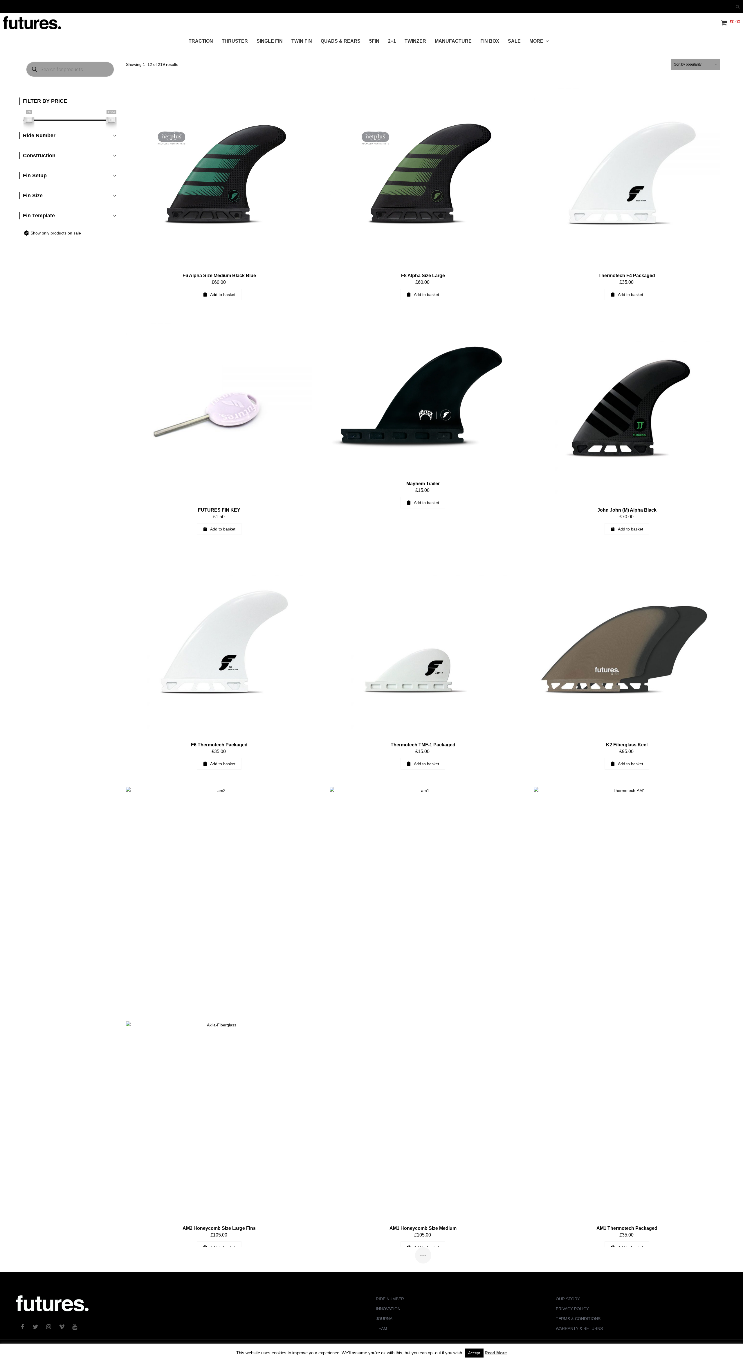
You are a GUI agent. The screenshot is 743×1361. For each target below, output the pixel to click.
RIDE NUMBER (390, 1299)
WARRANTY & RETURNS (579, 1328)
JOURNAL (385, 1318)
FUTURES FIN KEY (219, 510)
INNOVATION (388, 1308)
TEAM (381, 1328)
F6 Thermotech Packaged (219, 744)
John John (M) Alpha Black (627, 510)
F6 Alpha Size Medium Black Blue (219, 275)
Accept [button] (474, 1353)
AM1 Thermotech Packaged (626, 1228)
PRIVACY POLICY (572, 1308)
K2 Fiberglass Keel (627, 744)
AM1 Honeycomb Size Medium (423, 1228)
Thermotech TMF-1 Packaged (423, 744)
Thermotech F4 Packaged (626, 275)
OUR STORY (568, 1299)
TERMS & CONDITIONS (578, 1318)
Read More (496, 1352)
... (423, 1253)
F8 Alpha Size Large (423, 275)
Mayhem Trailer (423, 483)
